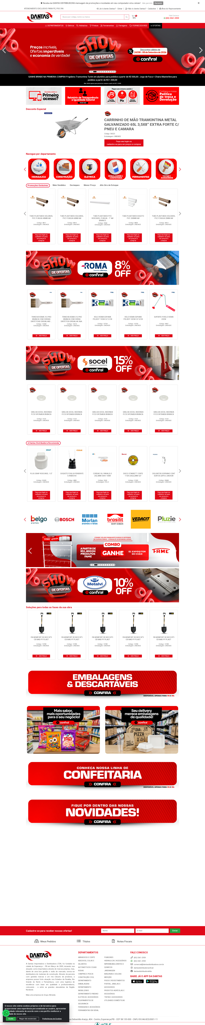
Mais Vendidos (59, 185)
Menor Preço (90, 185)
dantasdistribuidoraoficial (143, 968)
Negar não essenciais (27, 1019)
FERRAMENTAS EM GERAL (88, 1010)
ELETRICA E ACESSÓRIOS (88, 997)
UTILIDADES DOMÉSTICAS (114, 1000)
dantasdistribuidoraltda (142, 971)
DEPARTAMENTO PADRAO (88, 994)
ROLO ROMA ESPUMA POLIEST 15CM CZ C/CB (102, 318)
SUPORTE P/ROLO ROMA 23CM (163, 318)
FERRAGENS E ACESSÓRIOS (89, 1007)
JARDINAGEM (109, 971)
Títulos (86, 941)
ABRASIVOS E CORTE (86, 957)
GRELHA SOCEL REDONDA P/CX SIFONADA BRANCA (41, 413)
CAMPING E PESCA (85, 974)
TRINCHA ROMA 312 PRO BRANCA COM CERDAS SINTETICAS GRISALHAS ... (41, 319)
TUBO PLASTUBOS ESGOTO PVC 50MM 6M (164, 217)
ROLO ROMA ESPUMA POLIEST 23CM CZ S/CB (133, 318)
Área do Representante (171, 9)
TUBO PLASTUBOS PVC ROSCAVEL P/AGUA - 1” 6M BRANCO (41, 218)
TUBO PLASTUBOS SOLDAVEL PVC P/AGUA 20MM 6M (102, 217)
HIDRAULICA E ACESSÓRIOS (115, 961)
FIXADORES (108, 957)
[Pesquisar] (126, 17)
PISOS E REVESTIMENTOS (114, 980)
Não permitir (147, 3)
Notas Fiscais (124, 941)
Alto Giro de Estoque (109, 185)
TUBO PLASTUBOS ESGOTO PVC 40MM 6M (133, 217)
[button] (90, 71)
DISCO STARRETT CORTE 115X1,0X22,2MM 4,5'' (72, 474)
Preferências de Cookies (52, 1019)
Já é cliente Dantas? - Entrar (110, 9)
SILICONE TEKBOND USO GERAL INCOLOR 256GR (163, 474)
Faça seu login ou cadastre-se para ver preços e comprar (124, 142)
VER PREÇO (42, 336)
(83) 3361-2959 (172, 18)
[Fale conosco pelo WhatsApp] (5, 1013)
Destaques (75, 185)
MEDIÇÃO (108, 977)
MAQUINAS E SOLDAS (112, 974)
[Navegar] (4, 50)
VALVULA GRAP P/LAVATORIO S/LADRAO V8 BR (133, 475)
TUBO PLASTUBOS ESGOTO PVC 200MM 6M (72, 217)
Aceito (10, 1019)
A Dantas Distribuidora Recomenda (43, 443)
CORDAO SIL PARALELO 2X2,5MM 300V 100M (41, 474)
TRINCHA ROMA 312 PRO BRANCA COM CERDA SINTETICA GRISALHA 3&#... (72, 319)
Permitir (158, 3)
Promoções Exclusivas (38, 185)
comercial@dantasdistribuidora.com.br (148, 964)
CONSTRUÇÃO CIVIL (86, 977)
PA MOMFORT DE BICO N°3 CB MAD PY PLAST (41, 638)
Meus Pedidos (48, 941)
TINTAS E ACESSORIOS (113, 997)
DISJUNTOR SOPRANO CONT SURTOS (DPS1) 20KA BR (102, 474)
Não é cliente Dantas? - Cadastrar (142, 9)
